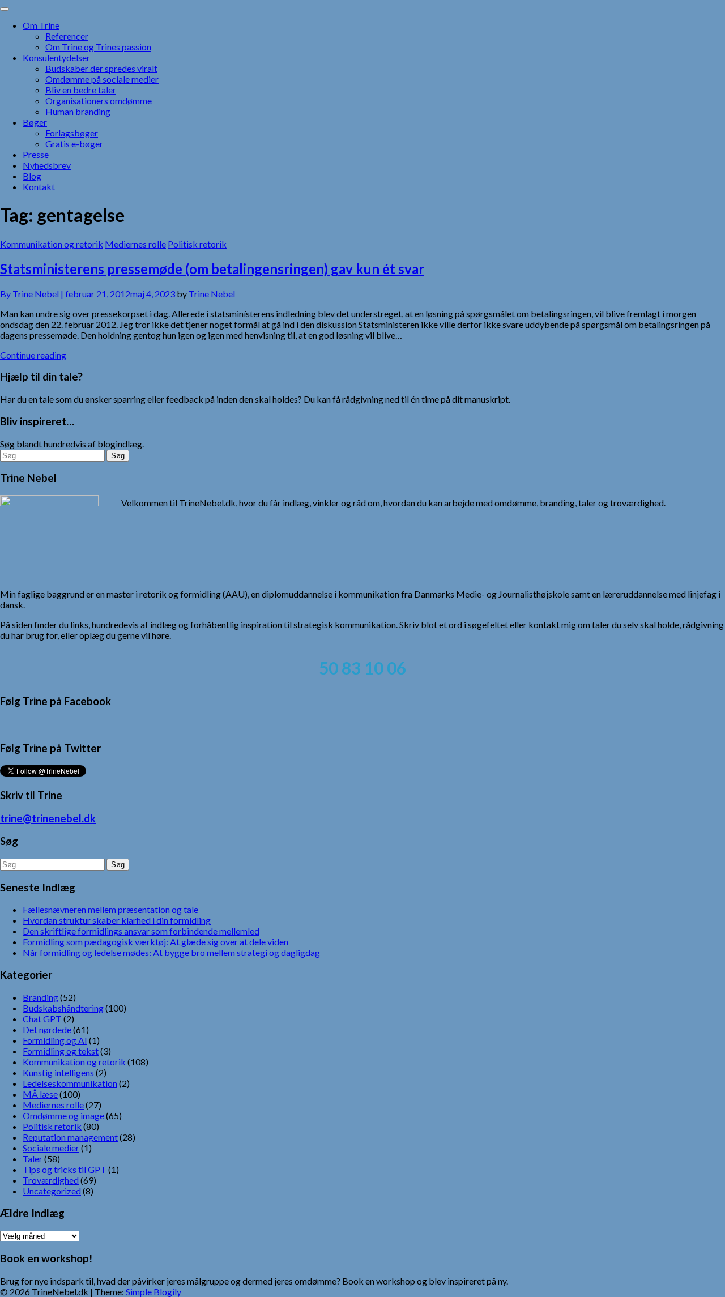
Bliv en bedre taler (80, 89)
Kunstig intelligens (58, 1072)
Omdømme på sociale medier (102, 79)
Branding (40, 997)
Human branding (77, 111)
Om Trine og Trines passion (98, 46)
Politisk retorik (197, 243)
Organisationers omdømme (98, 100)
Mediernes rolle (135, 243)
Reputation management (70, 1137)
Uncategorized (52, 1190)
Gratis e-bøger (74, 143)
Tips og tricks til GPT (64, 1169)
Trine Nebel (212, 293)
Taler (32, 1158)
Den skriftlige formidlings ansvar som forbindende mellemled (141, 930)
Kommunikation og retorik (51, 243)
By (32, 293)
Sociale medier (51, 1147)
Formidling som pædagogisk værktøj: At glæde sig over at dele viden (155, 941)
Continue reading (33, 354)
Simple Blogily (153, 1291)
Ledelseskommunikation (70, 1083)
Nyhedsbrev (47, 165)
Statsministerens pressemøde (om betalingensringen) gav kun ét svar (212, 269)
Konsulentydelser (56, 57)
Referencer (66, 36)
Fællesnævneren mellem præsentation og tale (110, 909)
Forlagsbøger (71, 132)
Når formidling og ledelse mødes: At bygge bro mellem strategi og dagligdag (171, 952)
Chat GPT (42, 1018)
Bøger (35, 122)
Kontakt (39, 186)
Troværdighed (51, 1180)
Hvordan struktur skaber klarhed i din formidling (117, 920)
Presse (36, 154)
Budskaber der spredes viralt (101, 68)
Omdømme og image (63, 1115)
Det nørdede (47, 1029)
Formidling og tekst (61, 1051)
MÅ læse (40, 1094)
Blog (32, 175)
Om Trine (41, 25)
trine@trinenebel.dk (48, 818)
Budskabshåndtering (63, 1007)
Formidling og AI (55, 1040)
